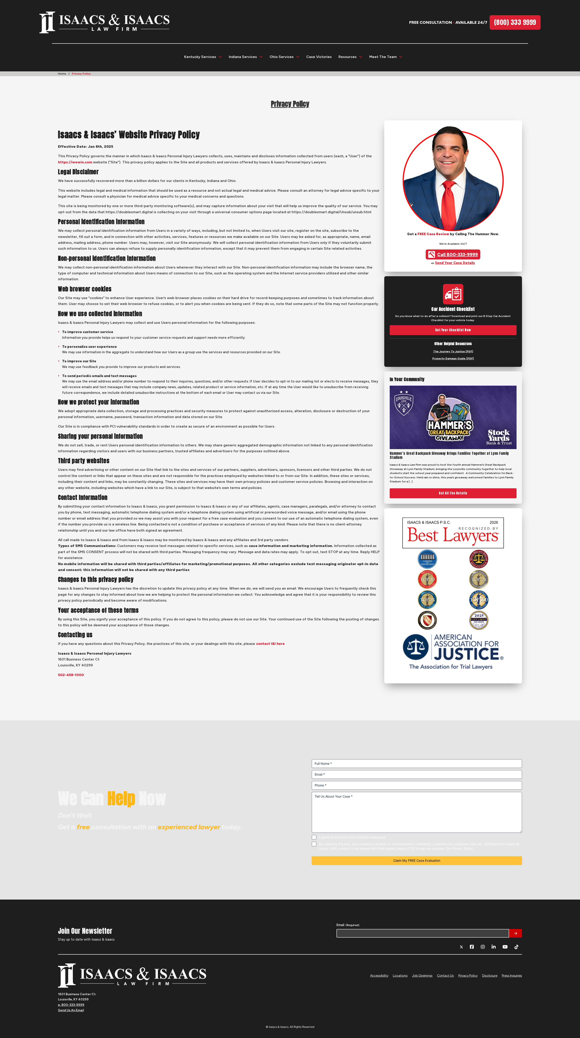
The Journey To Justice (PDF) (453, 351)
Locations (400, 976)
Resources (347, 57)
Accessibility (379, 976)
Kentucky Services (200, 57)
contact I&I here (270, 643)
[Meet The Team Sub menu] (401, 57)
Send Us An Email (71, 1010)
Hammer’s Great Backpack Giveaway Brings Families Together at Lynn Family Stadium (449, 455)
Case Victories (319, 57)
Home (62, 73)
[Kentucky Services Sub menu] (220, 57)
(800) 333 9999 (515, 22)
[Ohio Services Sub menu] (298, 57)
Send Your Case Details (455, 263)
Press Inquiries (512, 976)
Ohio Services (282, 57)
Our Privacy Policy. (460, 848)
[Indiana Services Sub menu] (261, 57)
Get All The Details (453, 493)
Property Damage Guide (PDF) (453, 358)
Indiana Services (243, 57)
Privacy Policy (468, 976)
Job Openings (422, 976)
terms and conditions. (356, 837)
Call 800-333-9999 (457, 254)
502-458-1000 (71, 675)
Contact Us (445, 976)
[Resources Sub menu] (360, 57)
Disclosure (489, 976)
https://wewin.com (75, 162)
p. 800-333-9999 (71, 1005)
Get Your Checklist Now (453, 330)
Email (348, 925)
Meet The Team (383, 57)
